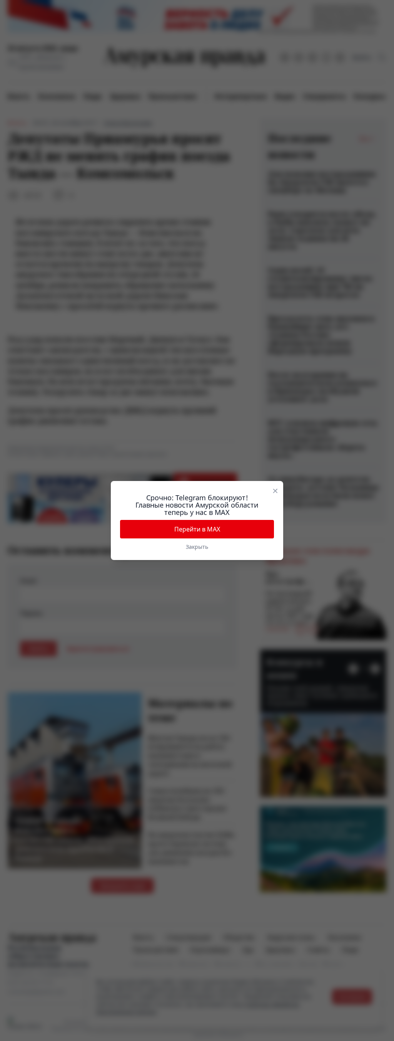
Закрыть (197, 546)
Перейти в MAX (197, 529)
